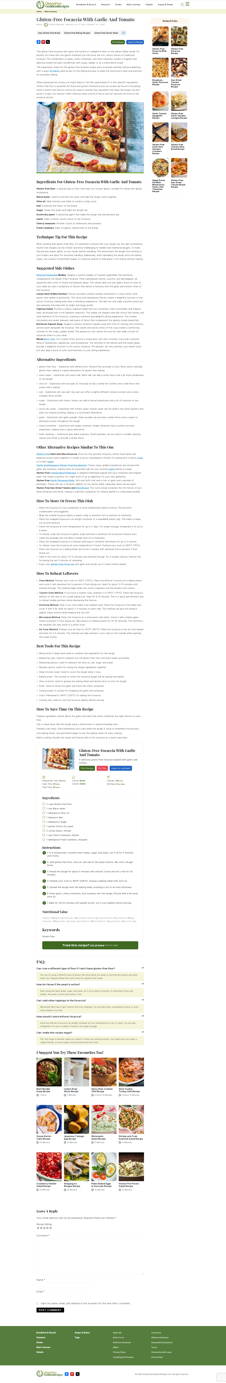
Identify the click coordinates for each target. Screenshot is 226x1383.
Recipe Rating (44, 1224)
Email (40, 1291)
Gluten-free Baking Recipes (77, 33)
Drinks (118, 4)
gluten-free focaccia (62, 564)
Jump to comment (120, 768)
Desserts (105, 4)
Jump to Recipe (135, 42)
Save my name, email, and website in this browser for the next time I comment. (86, 1303)
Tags (77, 1337)
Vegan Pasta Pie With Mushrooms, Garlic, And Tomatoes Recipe (158, 185)
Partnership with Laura (161, 1352)
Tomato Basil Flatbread (63, 473)
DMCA (115, 1347)
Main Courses (133, 4)
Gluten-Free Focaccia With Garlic (159, 51)
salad (50, 461)
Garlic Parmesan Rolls (62, 480)
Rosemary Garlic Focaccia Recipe (160, 82)
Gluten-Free (43, 454)
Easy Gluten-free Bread (49, 33)
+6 (123, 33)
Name (40, 1279)
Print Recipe (118, 42)
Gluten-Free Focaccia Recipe (177, 51)
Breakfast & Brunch (86, 4)
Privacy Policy (119, 1352)
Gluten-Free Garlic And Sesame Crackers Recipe (158, 149)
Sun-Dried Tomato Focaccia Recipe (176, 83)
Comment (43, 1235)
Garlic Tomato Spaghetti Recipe (159, 115)
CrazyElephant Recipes (123, 1357)
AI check (54, 71)
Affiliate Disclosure (160, 1337)
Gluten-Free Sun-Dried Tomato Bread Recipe (178, 183)
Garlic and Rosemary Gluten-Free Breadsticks (61, 465)
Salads (149, 4)
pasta (112, 469)
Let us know (97, 945)
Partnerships (157, 1357)
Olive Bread (82, 488)
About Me (117, 1333)
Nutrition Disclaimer (122, 1342)
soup (140, 458)
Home (39, 11)
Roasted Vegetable (47, 275)
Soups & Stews (165, 4)
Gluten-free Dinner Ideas (106, 33)
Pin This (102, 768)
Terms (154, 1347)
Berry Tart (49, 339)
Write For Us (118, 1337)
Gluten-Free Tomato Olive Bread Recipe (177, 146)
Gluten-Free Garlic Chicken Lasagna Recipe (179, 115)
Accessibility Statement (162, 1342)
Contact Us (156, 1333)
